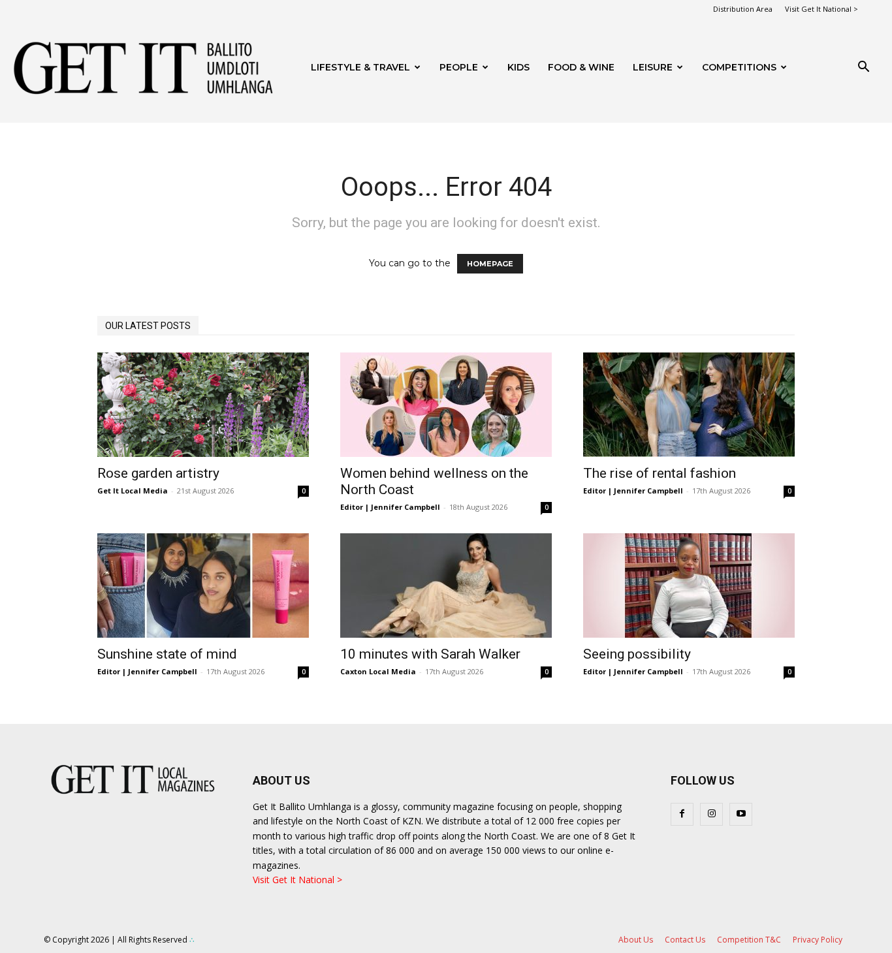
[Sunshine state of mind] (203, 585)
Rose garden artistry (158, 473)
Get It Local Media (132, 490)
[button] (863, 68)
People (458, 67)
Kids (518, 67)
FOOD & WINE (581, 67)
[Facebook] (682, 814)
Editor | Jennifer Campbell (390, 507)
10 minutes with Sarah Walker (430, 654)
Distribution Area (743, 9)
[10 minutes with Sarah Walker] (446, 585)
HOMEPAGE (490, 263)
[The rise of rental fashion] (689, 404)
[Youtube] (740, 814)
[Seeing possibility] (689, 585)
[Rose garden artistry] (203, 404)
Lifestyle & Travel (360, 67)
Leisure (653, 67)
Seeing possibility (637, 654)
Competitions (739, 67)
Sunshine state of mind (167, 654)
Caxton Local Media (378, 671)
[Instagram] (711, 814)
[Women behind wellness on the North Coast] (446, 404)
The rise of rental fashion (659, 473)
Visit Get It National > (821, 9)
